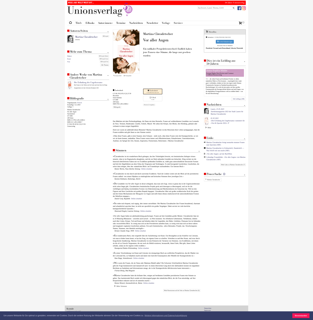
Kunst (69, 59)
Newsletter (152, 23)
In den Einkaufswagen (225, 42)
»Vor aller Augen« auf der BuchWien (219, 154)
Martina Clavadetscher (213, 180)
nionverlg (96, 10)
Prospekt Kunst (104, 59)
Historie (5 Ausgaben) (149, 104)
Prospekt (106, 36)
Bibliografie (117, 107)
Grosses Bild (118, 75)
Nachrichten (136, 23)
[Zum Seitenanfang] (199, 151)
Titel (78, 23)
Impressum (207, 310)
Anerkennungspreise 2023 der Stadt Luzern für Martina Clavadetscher (227, 111)
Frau (68, 62)
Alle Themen (104, 65)
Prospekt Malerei (104, 56)
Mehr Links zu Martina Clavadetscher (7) (233, 165)
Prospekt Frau (105, 61)
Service (178, 23)
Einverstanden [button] (301, 316)
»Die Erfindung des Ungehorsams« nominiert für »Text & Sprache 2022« (228, 120)
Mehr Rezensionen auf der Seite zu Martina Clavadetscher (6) (182, 290)
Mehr (209, 128)
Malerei (69, 56)
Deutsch (79, 103)
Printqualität (128, 75)
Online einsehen (146, 169)
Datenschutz (207, 308)
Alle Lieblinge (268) (238, 99)
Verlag (165, 23)
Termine (121, 23)
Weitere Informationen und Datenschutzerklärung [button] (166, 316)
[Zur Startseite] (70, 23)
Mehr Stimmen (121, 286)
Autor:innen (104, 23)
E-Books (90, 23)
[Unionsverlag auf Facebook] (239, 8)
